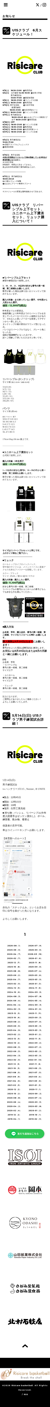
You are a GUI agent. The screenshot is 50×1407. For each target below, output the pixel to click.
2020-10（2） (14, 1093)
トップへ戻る (25, 1346)
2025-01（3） (36, 984)
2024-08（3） (14, 996)
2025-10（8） (14, 967)
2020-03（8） (35, 1106)
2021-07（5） (36, 1072)
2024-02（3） (14, 1009)
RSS (26, 1394)
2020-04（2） (14, 1106)
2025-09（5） (35, 967)
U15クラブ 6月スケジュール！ (27, 32)
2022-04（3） (14, 1055)
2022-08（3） (14, 1047)
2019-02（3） (36, 1119)
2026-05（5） (35, 950)
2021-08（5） (14, 1072)
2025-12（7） (14, 962)
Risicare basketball (22, 1385)
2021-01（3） (35, 1085)
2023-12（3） (14, 1013)
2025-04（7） (14, 979)
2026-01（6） (36, 958)
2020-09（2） (35, 1093)
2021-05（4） (36, 1077)
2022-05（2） (35, 1051)
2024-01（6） (35, 1009)
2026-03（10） (35, 954)
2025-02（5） (14, 984)
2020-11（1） (35, 1089)
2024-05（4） (35, 1000)
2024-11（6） (35, 988)
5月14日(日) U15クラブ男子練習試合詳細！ (28, 719)
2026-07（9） (35, 946)
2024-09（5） (35, 992)
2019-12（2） (14, 1115)
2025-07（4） (35, 971)
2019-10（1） (35, 1115)
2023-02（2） (14, 1034)
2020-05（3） (35, 1102)
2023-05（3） (35, 1026)
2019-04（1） (14, 1119)
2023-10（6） (14, 1017)
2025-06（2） (14, 975)
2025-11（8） (35, 962)
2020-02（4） (14, 1110)
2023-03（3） (35, 1030)
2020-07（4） (35, 1098)
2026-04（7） (14, 954)
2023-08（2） (14, 1022)
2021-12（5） (14, 1064)
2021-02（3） (14, 1085)
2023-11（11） (35, 1013)
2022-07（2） (35, 1047)
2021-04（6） (14, 1081)
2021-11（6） (35, 1064)
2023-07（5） (35, 1022)
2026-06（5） (14, 950)
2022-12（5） (14, 1039)
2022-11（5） (35, 1039)
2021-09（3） (36, 1068)
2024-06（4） (14, 1000)
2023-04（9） (14, 1030)
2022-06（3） (14, 1051)
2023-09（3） (35, 1017)
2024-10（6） (14, 992)
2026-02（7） (14, 958)
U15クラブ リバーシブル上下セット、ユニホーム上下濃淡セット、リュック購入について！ (28, 213)
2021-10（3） (14, 1068)
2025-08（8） (14, 971)
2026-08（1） (14, 946)
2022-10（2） (14, 1043)
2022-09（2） (35, 1043)
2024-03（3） (35, 1005)
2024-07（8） (35, 996)
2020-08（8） (14, 1098)
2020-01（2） (36, 1110)
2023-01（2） (36, 1034)
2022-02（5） (14, 1060)
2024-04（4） (14, 1005)
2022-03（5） (35, 1055)
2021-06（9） (14, 1077)
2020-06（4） (14, 1102)
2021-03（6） (36, 1081)
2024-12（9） (14, 988)
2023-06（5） (14, 1026)
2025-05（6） (35, 975)
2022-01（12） (35, 1060)
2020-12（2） (14, 1089)
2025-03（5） (35, 979)
